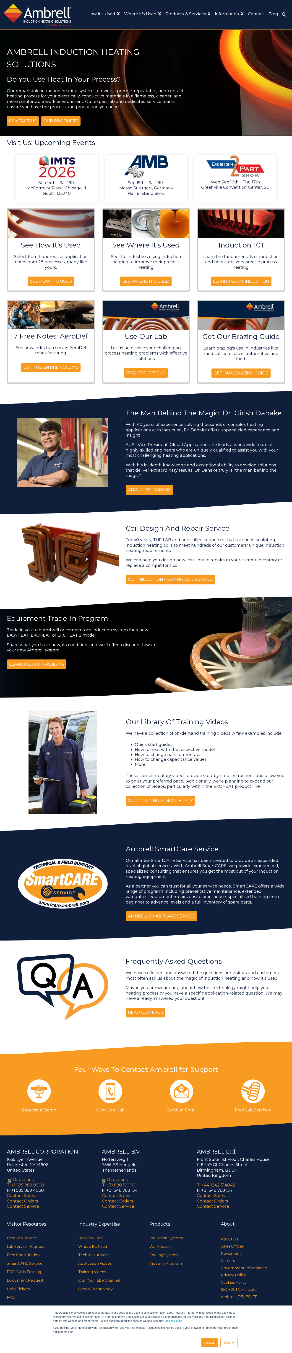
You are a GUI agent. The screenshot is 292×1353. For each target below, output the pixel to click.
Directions (23, 1179)
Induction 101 (241, 245)
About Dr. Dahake (149, 489)
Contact (256, 13)
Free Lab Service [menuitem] (22, 1238)
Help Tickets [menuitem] (18, 1289)
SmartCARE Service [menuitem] (24, 1263)
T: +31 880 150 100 (119, 1185)
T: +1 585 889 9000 (25, 1185)
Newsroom (231, 1253)
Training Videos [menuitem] (92, 1272)
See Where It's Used (146, 245)
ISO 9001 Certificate (239, 1289)
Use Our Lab (146, 336)
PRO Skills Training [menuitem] (24, 1272)
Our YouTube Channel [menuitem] (99, 1280)
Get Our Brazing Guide (241, 336)
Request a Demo (39, 1110)
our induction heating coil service (170, 579)
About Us (229, 1239)
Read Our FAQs (145, 1012)
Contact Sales (21, 1195)
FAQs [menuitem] (11, 1297)
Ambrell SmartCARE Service (161, 916)
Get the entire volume (50, 367)
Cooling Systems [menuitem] (164, 1255)
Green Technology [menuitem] (95, 1289)
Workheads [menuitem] (159, 1246)
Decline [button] (229, 1342)
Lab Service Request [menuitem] (25, 1246)
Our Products (60, 121)
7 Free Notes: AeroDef (51, 336)
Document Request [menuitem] (25, 1280)
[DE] (240, 1297)
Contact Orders (22, 1201)
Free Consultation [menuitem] (23, 1255)
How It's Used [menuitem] (90, 1238)
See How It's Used (51, 245)
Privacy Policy (233, 1275)
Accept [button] (209, 1342)
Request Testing (146, 372)
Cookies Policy (172, 1321)
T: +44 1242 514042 (216, 1185)
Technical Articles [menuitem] (94, 1255)
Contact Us (22, 121)
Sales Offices (232, 1246)
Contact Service (23, 1206)
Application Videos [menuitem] (95, 1263)
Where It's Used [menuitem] (92, 1246)
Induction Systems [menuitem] (166, 1238)
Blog (273, 13)
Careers (228, 1261)
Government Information (244, 1268)
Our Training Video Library (160, 800)
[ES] (247, 1297)
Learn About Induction (241, 281)
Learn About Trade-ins (36, 664)
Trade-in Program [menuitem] (165, 1263)
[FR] (255, 1297)
